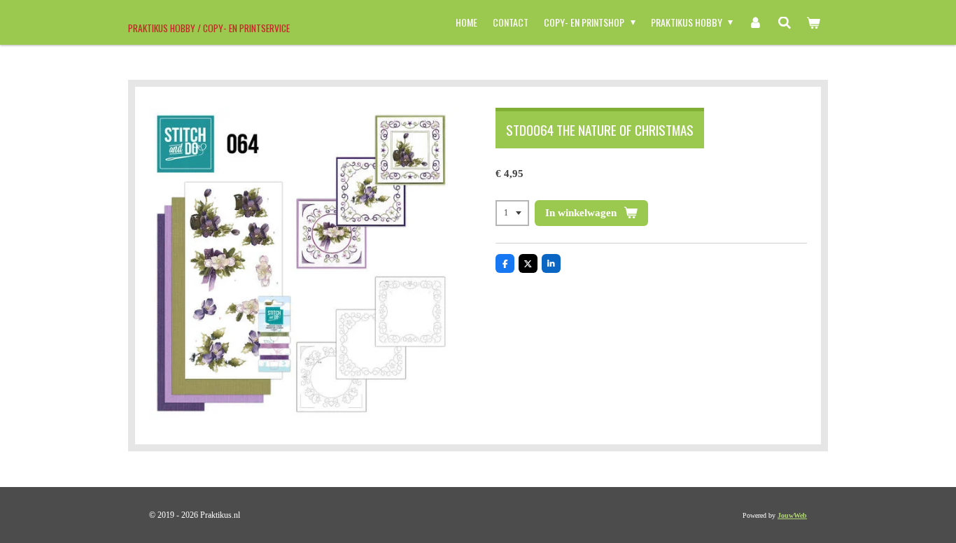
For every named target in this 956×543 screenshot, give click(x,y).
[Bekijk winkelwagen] (813, 22)
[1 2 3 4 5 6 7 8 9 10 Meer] (512, 213)
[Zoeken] (784, 22)
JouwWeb (792, 515)
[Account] (755, 22)
